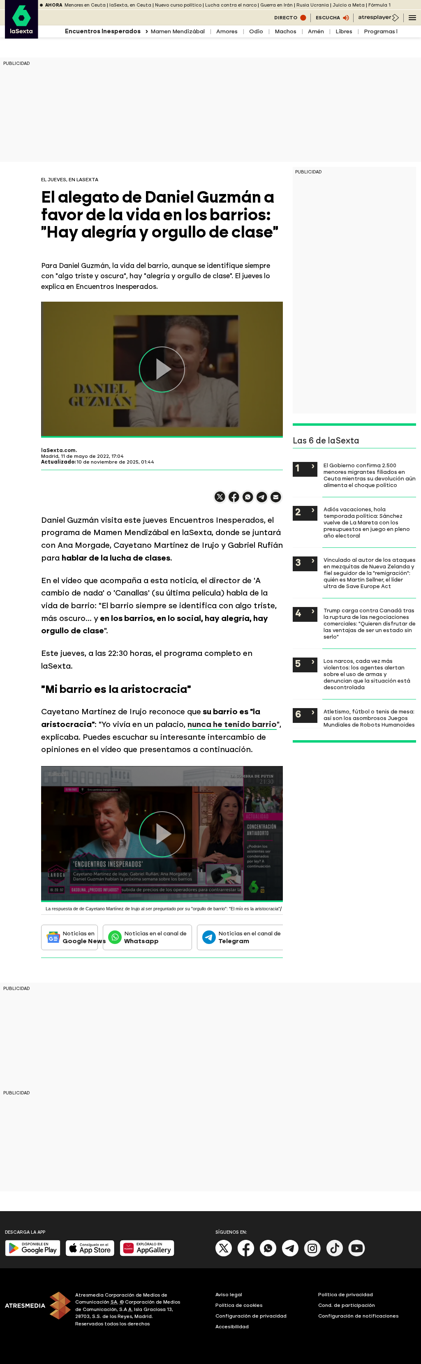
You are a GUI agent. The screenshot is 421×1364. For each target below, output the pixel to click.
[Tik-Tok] (334, 1254)
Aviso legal (228, 1294)
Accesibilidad (232, 1326)
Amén (316, 31)
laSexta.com (58, 450)
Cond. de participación (346, 1305)
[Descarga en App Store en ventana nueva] (90, 1254)
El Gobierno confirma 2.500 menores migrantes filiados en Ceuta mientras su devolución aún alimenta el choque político (370, 475)
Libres (343, 31)
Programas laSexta (391, 31)
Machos (285, 31)
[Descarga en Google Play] (32, 1254)
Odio (256, 31)
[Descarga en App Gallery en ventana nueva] (147, 1254)
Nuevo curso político (178, 5)
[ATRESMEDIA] (35, 1310)
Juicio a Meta (349, 5)
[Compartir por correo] (276, 500)
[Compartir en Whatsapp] (248, 500)
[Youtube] (356, 1254)
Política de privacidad (345, 1294)
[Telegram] (290, 1254)
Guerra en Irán (276, 5)
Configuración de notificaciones (358, 1316)
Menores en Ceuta (85, 5)
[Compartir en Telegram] (262, 500)
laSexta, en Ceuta (130, 5)
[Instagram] (312, 1254)
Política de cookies (239, 1305)
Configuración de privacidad (251, 1316)
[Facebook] (245, 1254)
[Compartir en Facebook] (234, 500)
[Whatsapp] (268, 1254)
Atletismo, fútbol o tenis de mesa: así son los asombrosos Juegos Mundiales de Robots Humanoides (369, 718)
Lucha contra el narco (231, 5)
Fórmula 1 (379, 5)
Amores (227, 31)
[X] (220, 500)
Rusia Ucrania (312, 5)
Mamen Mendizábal (177, 31)
